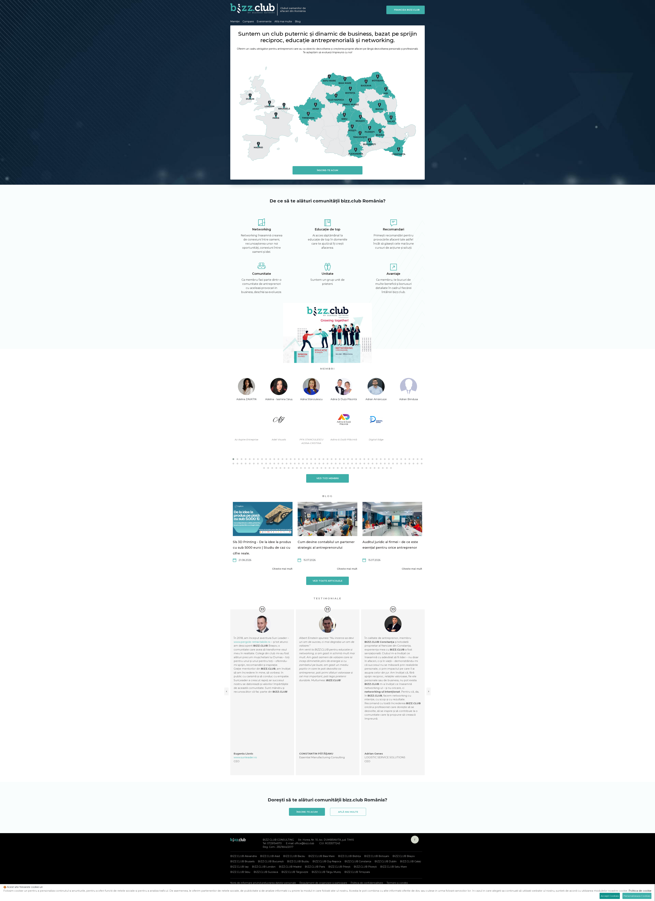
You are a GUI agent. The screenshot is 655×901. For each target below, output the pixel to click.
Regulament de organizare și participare (323, 882)
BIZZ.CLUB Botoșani (376, 856)
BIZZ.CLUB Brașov (403, 856)
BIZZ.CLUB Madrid (290, 866)
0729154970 (274, 843)
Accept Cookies (610, 896)
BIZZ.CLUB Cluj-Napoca (326, 861)
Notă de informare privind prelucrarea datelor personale (263, 882)
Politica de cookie (640, 890)
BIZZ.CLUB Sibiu (240, 872)
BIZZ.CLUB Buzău (298, 861)
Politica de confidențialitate (367, 882)
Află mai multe (283, 21)
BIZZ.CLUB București (271, 861)
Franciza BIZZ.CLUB (407, 9)
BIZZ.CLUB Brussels (242, 861)
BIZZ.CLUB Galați (410, 861)
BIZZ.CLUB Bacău (294, 856)
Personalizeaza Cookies (637, 896)
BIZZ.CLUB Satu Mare (393, 866)
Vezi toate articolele (327, 580)
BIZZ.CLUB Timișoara (357, 872)
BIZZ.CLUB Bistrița (349, 856)
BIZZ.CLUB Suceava (266, 872)
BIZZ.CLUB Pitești (339, 866)
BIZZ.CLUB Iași (239, 866)
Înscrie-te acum (327, 170)
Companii (248, 21)
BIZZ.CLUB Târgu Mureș (326, 872)
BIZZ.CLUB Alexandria (243, 856)
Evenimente (264, 21)
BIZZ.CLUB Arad (270, 856)
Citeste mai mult (282, 568)
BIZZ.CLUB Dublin (386, 861)
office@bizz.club (304, 843)
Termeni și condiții (397, 882)
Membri (235, 21)
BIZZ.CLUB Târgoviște (294, 872)
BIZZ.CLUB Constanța (358, 861)
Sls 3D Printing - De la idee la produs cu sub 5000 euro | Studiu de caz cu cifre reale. (262, 547)
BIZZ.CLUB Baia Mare (321, 856)
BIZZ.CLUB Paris (315, 866)
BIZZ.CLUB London (263, 866)
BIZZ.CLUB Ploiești (365, 866)
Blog (298, 21)
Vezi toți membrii (327, 478)
